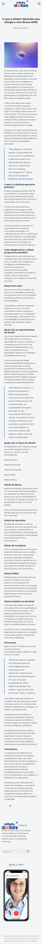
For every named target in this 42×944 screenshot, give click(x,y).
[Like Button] (5, 806)
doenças (8, 125)
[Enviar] (28, 851)
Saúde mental (21, 28)
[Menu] (3, 4)
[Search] (39, 3)
